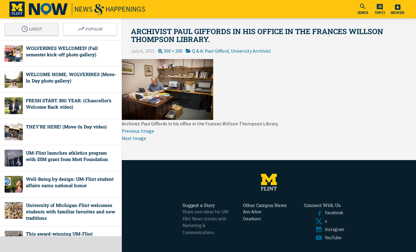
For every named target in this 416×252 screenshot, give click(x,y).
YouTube (332, 237)
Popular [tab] (92, 28)
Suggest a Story (198, 205)
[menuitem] (362, 9)
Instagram (333, 229)
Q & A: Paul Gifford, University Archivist (231, 51)
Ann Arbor (252, 212)
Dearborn (252, 219)
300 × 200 (173, 51)
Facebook (333, 212)
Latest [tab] (33, 28)
